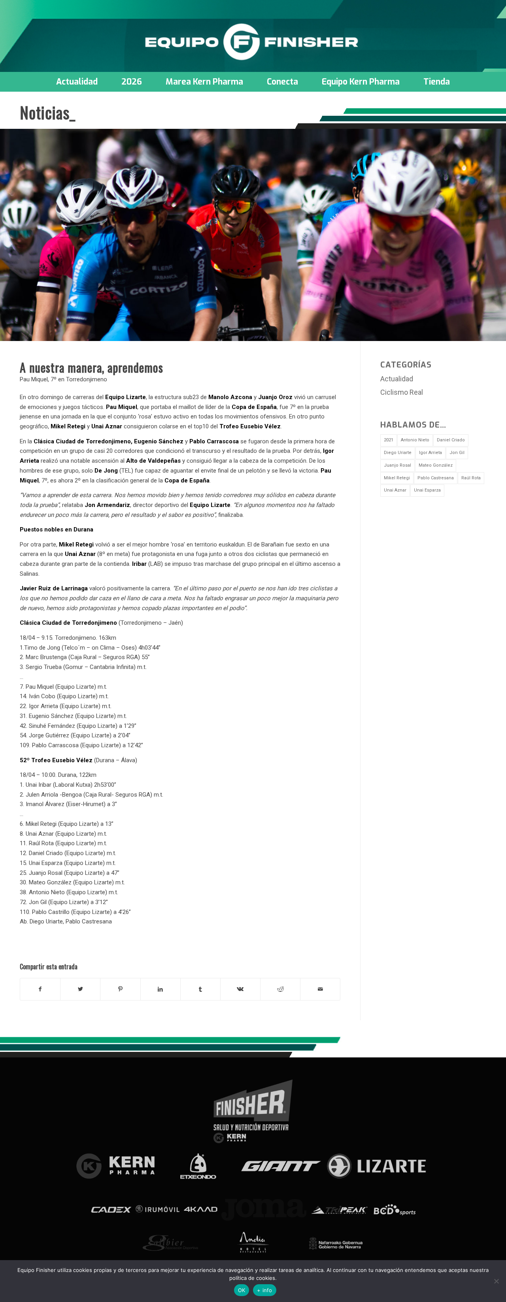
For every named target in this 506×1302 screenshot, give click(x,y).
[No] (496, 1281)
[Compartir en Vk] (240, 989)
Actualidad (396, 379)
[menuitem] (77, 82)
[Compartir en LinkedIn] (160, 989)
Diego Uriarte (398, 452)
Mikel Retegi (397, 477)
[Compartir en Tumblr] (200, 989)
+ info (264, 1290)
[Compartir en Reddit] (280, 989)
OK (241, 1290)
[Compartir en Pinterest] (120, 989)
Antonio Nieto (415, 440)
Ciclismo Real (401, 392)
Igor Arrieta (430, 452)
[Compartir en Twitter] (80, 989)
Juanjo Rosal (397, 465)
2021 (388, 440)
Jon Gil (456, 452)
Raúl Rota (471, 477)
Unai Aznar (395, 490)
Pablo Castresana (435, 477)
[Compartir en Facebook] (40, 989)
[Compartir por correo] (320, 989)
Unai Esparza (427, 490)
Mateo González (436, 465)
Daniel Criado (451, 440)
